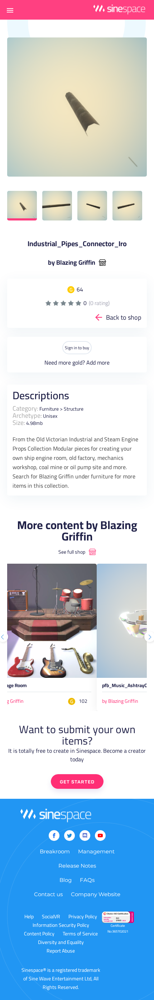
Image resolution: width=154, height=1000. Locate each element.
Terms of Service (80, 933)
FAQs (87, 880)
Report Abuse (61, 950)
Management (96, 851)
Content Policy (39, 933)
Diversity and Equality (61, 942)
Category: (25, 408)
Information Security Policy (61, 925)
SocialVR (51, 916)
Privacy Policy (82, 916)
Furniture (49, 408)
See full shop (71, 552)
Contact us (48, 894)
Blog (65, 880)
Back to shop (123, 317)
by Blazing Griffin (71, 262)
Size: (19, 422)
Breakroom (55, 851)
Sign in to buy (77, 348)
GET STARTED (77, 782)
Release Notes (77, 865)
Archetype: (27, 415)
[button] (10, 10)
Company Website (95, 894)
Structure (73, 408)
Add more (98, 362)
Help (29, 916)
